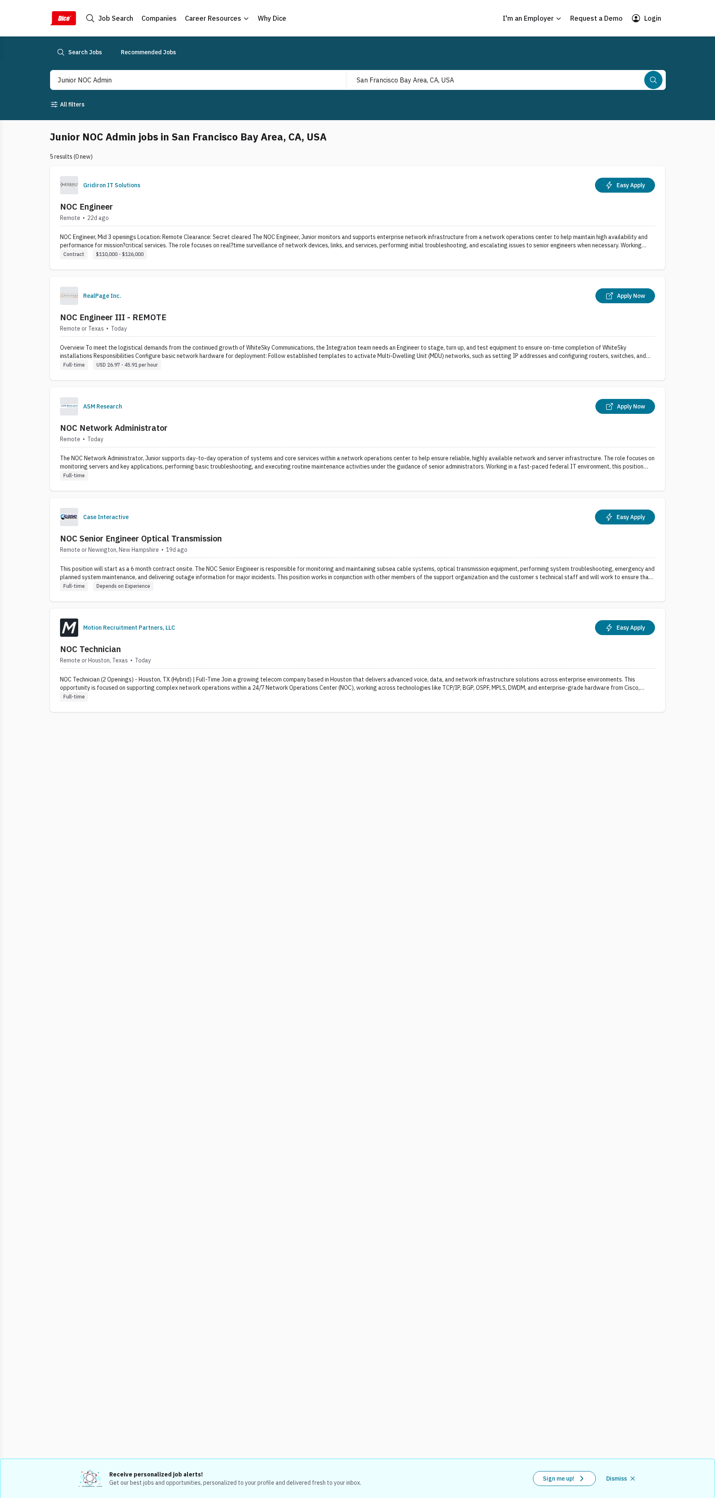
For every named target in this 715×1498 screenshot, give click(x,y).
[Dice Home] (63, 18)
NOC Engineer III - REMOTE (113, 317)
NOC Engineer (86, 206)
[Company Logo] (69, 185)
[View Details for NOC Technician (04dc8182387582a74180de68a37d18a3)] (357, 660)
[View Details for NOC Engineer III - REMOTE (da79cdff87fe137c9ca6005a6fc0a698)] (357, 328)
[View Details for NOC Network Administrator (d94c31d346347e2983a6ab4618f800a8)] (357, 438)
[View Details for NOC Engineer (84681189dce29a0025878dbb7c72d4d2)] (357, 217)
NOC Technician (90, 649)
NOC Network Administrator (114, 427)
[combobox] (189, 80)
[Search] (653, 80)
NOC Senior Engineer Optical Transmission (141, 538)
